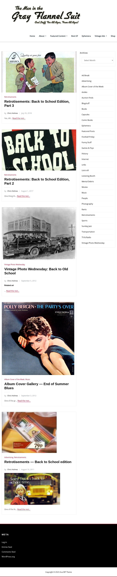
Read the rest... (18, 118)
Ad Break (85, 75)
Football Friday (88, 137)
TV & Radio (86, 237)
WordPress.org (8, 556)
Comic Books (87, 120)
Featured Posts (88, 131)
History (85, 153)
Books (84, 109)
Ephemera (86, 36)
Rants (84, 209)
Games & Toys (88, 148)
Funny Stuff (87, 142)
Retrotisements (10, 97)
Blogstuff (85, 103)
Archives (84, 53)
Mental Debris (88, 181)
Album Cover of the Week (14, 379)
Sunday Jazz (87, 226)
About (42, 36)
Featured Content (58, 36)
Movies (85, 187)
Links (84, 165)
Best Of (74, 36)
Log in (4, 542)
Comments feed (8, 552)
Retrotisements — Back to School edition (37, 462)
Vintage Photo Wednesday (14, 264)
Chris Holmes (11, 113)
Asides (84, 92)
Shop (113, 36)
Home (32, 36)
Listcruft (85, 170)
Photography (87, 204)
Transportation (88, 232)
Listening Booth (88, 176)
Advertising (8, 457)
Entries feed (7, 547)
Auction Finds (87, 98)
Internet (85, 159)
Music (27, 379)
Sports (84, 220)
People (85, 198)
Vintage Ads (100, 36)
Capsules (85, 114)
